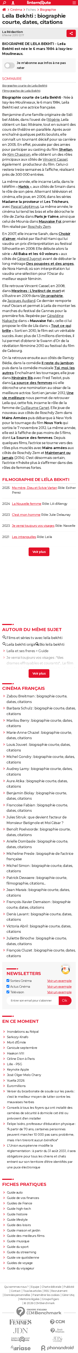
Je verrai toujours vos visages (33, 526)
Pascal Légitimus (25, 207)
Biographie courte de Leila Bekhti (24, 85)
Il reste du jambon (58, 363)
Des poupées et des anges (50, 264)
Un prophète (52, 296)
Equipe (35, 1286)
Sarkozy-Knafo (17, 1037)
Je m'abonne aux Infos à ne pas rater (41, 65)
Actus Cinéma (19, 987)
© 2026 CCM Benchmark (39, 1303)
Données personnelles (17, 1295)
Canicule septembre (22, 1048)
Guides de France (19, 1203)
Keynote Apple (18, 1070)
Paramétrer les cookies (45, 1295)
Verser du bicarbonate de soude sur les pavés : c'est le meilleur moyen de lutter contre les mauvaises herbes (41, 1096)
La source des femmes (31, 383)
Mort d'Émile (16, 1042)
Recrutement (59, 1290)
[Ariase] (20, 1347)
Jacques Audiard (21, 301)
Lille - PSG (14, 1064)
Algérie (54, 120)
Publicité (69, 1286)
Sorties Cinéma (20, 981)
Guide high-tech (19, 1209)
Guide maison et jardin (23, 1230)
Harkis (24, 187)
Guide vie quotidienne (23, 1258)
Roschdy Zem (39, 227)
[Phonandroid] (57, 1348)
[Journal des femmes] (20, 1322)
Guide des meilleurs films (26, 1236)
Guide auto (15, 1192)
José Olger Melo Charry (24, 1075)
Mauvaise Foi (50, 221)
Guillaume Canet (35, 408)
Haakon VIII (15, 1053)
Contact (16, 1290)
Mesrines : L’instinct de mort (36, 291)
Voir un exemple (59, 981)
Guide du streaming (21, 1252)
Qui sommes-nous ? (16, 1286)
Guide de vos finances (23, 1198)
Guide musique (18, 1241)
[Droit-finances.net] (57, 1330)
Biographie (48, 10)
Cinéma (16, 10)
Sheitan (65, 150)
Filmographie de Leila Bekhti (21, 90)
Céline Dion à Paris (21, 1059)
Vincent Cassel (55, 159)
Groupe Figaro (50, 1299)
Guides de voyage (20, 1263)
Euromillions (16, 1086)
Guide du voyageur (20, 1268)
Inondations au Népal (23, 1032)
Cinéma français (23, 688)
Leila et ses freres (20, 651)
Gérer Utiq (68, 1295)
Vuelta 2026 (16, 1080)
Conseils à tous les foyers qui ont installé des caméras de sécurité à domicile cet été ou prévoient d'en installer (40, 1113)
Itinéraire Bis (22, 378)
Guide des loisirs (19, 1225)
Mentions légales (29, 1299)
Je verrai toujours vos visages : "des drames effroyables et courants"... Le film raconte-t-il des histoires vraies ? (39, 663)
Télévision (16, 992)
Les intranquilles (24, 537)
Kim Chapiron (19, 154)
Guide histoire (17, 1214)
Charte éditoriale (51, 1286)
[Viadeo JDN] (57, 1339)
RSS (46, 1290)
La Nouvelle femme (26, 504)
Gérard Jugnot (29, 259)
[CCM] (57, 1322)
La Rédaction (12, 32)
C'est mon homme (26, 515)
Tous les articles (32, 1290)
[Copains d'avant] (20, 1339)
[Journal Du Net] (20, 1330)
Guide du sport (18, 1247)
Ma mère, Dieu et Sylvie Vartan (34, 488)
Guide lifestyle (17, 1220)
